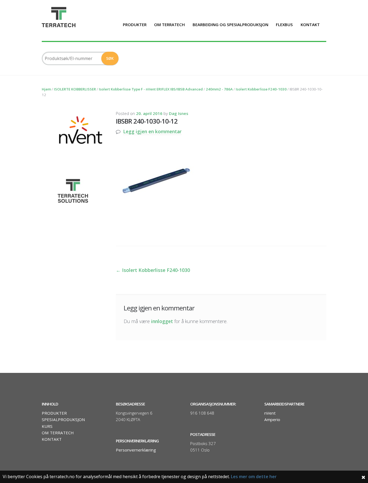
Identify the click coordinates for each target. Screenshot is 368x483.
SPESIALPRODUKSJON (63, 419)
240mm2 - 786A (219, 89)
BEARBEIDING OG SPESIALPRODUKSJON (230, 24)
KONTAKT (310, 24)
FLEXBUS (284, 24)
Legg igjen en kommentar (152, 131)
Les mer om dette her (254, 477)
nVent (270, 413)
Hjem (46, 89)
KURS (47, 426)
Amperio (272, 419)
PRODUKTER (135, 24)
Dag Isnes (178, 113)
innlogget (162, 321)
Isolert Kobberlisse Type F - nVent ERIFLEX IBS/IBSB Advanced (151, 89)
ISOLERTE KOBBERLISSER (75, 89)
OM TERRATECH (169, 24)
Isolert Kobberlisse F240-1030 (261, 89)
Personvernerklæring (136, 450)
